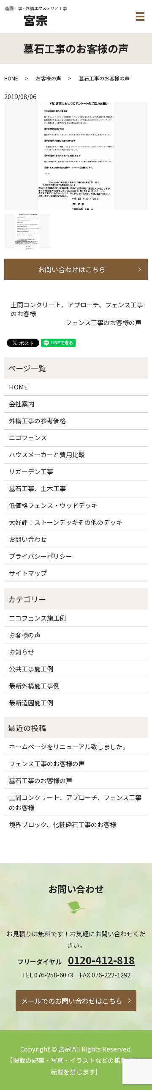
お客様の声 (48, 78)
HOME (11, 78)
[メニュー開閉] (140, 16)
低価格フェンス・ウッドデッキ (53, 505)
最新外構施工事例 (34, 685)
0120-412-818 (101, 959)
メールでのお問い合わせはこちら (71, 1001)
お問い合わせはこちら (72, 269)
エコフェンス (28, 437)
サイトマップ (28, 572)
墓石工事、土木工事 (37, 488)
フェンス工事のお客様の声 (103, 322)
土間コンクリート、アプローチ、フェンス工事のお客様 (77, 309)
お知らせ (21, 651)
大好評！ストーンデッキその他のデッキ (65, 522)
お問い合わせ (28, 539)
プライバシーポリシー (40, 556)
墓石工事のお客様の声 (40, 780)
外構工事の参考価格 (37, 420)
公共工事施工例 (31, 668)
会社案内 (21, 403)
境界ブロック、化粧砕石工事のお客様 (62, 824)
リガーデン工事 (31, 471)
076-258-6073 (53, 974)
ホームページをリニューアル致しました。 (69, 746)
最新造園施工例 (31, 702)
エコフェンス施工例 (37, 617)
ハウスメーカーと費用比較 (47, 454)
